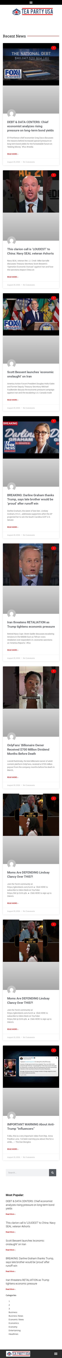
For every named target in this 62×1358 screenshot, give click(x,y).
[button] (31, 2)
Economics (14, 1323)
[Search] (52, 1172)
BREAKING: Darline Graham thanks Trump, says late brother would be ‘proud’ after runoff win (30, 499)
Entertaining (15, 1330)
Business (13, 1312)
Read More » (12, 154)
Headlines (13, 1334)
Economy (13, 1326)
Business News (16, 1315)
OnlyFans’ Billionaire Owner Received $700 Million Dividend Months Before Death (28, 749)
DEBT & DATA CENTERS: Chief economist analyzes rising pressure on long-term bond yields (30, 126)
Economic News (16, 1319)
